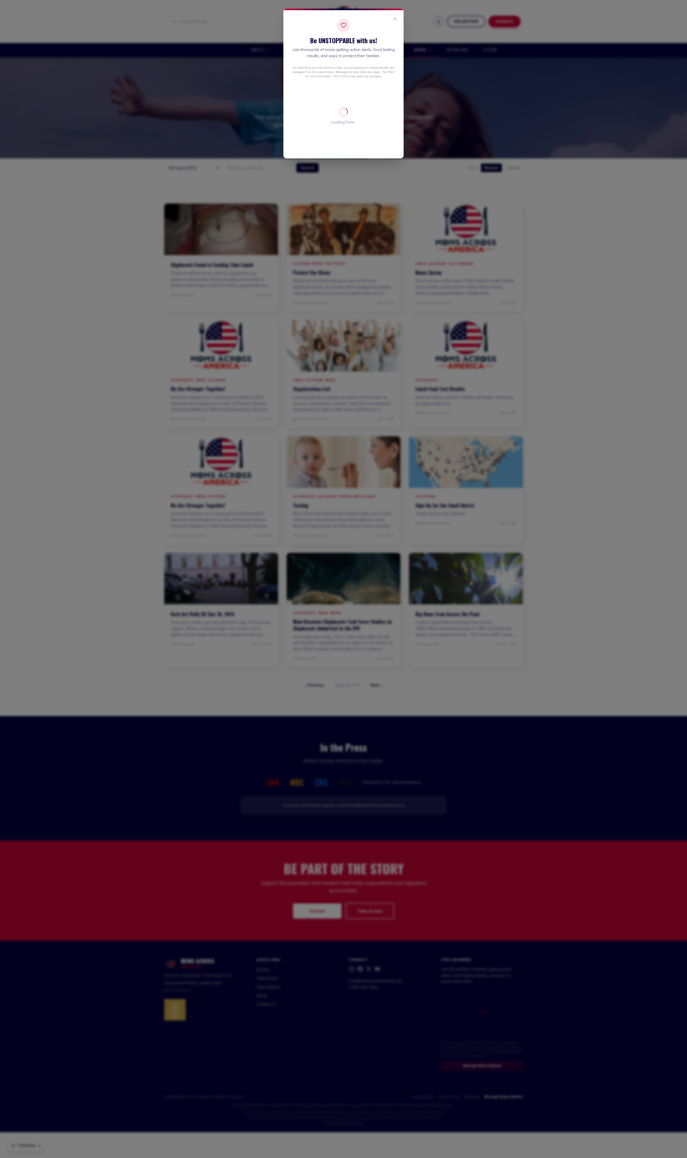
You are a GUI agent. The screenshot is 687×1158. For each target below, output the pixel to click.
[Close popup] (395, 18)
